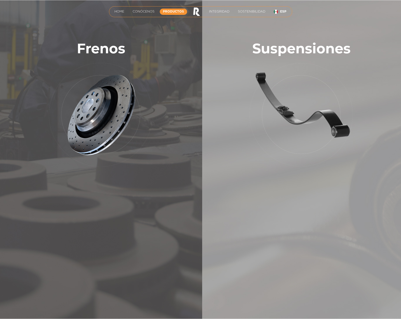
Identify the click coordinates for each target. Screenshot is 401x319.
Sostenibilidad (251, 11)
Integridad (219, 11)
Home (119, 11)
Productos (173, 11)
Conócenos (144, 11)
